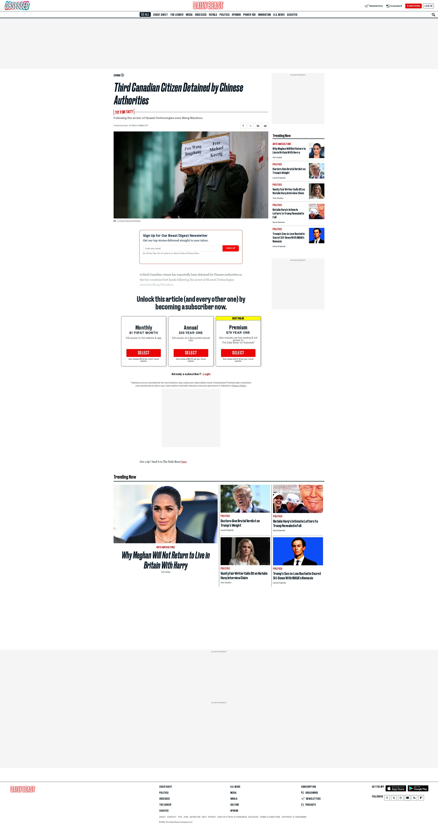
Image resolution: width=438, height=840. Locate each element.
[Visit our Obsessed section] (28, 6)
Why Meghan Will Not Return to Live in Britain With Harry (166, 560)
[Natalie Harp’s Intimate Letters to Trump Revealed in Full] (316, 218)
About (162, 817)
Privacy (212, 817)
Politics (224, 14)
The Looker (176, 14)
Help (204, 817)
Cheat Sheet (160, 14)
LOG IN (428, 6)
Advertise (195, 817)
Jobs (185, 817)
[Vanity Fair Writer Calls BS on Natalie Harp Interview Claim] (316, 197)
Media (189, 14)
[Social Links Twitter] (394, 798)
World (233, 798)
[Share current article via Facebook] (243, 126)
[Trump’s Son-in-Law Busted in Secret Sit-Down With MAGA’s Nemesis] (316, 242)
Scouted (292, 14)
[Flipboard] (421, 798)
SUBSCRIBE (413, 6)
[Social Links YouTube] (407, 798)
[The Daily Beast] (208, 6)
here (183, 461)
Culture (234, 804)
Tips (180, 817)
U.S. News (279, 14)
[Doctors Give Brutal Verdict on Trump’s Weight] (316, 177)
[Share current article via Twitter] (251, 126)
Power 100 (249, 14)
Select (144, 353)
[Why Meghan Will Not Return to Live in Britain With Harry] (316, 157)
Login (206, 374)
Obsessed (201, 14)
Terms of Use (179, 253)
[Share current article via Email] (258, 126)
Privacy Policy (193, 253)
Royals (213, 14)
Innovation (264, 14)
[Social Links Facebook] (387, 798)
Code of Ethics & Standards (232, 817)
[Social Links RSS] (414, 798)
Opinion (236, 14)
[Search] (433, 14)
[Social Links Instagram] (400, 798)
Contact (171, 817)
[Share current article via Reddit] (265, 126)
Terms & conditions (269, 817)
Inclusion (253, 817)
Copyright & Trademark (294, 817)
